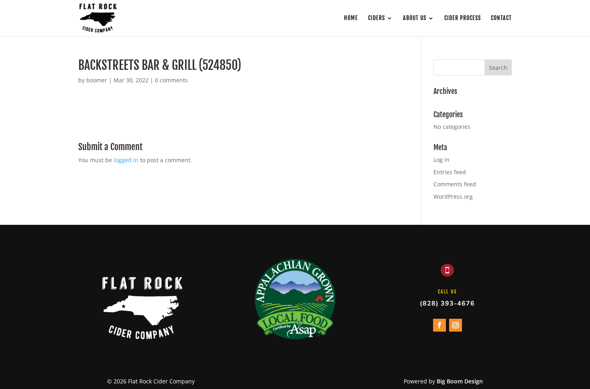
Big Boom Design (460, 381)
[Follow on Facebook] (439, 325)
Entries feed (449, 172)
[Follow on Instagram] (455, 325)
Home (351, 18)
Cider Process (462, 18)
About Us (414, 18)
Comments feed (454, 184)
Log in (441, 159)
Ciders (376, 18)
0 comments (171, 80)
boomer (96, 80)
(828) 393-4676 (447, 303)
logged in (126, 160)
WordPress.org (453, 196)
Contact (501, 18)
